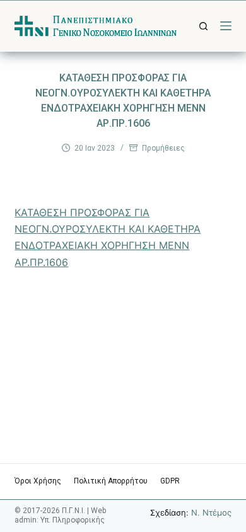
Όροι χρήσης (38, 481)
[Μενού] (225, 26)
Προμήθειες (163, 148)
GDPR (170, 481)
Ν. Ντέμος (211, 512)
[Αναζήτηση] (203, 26)
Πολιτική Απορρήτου (111, 481)
